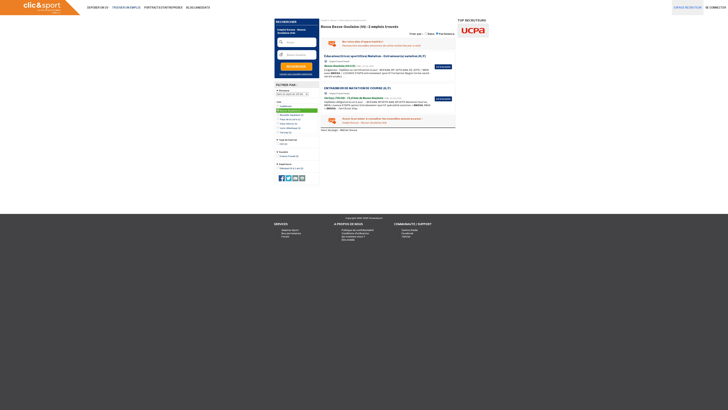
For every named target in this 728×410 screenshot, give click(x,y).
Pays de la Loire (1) (290, 119)
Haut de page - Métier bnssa (339, 130)
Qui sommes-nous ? (353, 236)
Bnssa (333, 20)
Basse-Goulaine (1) (290, 110)
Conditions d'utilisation (355, 233)
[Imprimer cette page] (302, 178)
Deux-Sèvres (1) (288, 123)
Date (431, 33)
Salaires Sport (290, 230)
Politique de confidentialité (358, 230)
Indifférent (286, 106)
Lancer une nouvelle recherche (296, 74)
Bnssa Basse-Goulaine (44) (352, 20)
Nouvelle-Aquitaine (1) (292, 115)
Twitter (406, 236)
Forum (285, 236)
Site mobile (348, 239)
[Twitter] (289, 178)
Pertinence (446, 33)
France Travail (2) (289, 156)
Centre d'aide (410, 230)
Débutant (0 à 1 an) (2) (291, 168)
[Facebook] (282, 178)
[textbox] (296, 42)
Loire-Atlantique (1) (290, 128)
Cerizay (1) (286, 132)
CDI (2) (283, 144)
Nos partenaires (291, 233)
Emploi (324, 20)
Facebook (407, 233)
